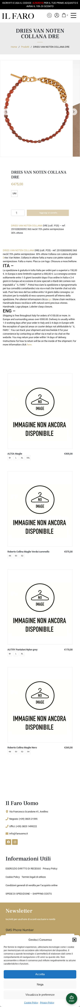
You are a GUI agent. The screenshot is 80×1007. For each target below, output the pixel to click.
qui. (50, 299)
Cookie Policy (31, 1002)
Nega (40, 984)
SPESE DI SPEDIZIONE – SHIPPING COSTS (29, 893)
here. (29, 344)
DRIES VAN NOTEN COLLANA (26, 225)
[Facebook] (8, 842)
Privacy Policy (47, 1002)
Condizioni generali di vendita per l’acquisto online (31, 885)
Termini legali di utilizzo (34, 877)
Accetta (40, 974)
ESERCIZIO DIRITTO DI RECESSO (23, 868)
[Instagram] (15, 842)
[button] (74, 940)
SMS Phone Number (20, 930)
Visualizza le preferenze (40, 994)
